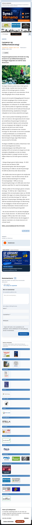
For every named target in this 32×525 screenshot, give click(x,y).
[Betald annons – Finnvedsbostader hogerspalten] (6, 440)
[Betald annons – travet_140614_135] (25, 458)
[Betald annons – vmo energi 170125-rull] (6, 480)
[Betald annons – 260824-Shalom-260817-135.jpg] (6, 384)
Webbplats (5, 320)
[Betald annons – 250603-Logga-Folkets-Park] (6, 394)
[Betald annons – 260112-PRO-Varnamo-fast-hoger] (6, 458)
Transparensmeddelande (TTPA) (10, 270)
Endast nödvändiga (8, 521)
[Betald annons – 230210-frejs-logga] (6, 449)
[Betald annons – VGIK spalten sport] (16, 489)
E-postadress (6, 314)
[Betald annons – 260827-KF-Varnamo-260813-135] (6, 374)
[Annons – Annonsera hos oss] (16, 354)
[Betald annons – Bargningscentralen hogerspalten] (6, 431)
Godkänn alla (19, 521)
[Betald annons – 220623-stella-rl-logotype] (6, 422)
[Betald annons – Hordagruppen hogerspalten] (6, 498)
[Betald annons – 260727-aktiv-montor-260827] (6, 364)
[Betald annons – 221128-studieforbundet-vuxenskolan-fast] (16, 458)
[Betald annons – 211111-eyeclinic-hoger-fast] (6, 413)
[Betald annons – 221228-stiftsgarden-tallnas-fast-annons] (6, 403)
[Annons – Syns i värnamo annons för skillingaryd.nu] (16, 15)
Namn (5, 308)
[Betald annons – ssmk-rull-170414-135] (6, 489)
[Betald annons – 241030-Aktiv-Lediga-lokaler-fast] (6, 354)
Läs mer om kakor (6, 518)
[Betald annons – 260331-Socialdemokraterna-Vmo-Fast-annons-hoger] (6, 468)
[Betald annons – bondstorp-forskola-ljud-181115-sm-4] (26, 26)
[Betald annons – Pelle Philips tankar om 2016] (16, 25)
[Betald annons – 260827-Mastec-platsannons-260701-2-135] (16, 364)
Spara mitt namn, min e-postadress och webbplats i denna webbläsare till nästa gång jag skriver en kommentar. (15, 328)
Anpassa (26, 518)
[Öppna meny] (29, 34)
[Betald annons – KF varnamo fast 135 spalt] (16, 480)
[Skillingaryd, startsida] (16, 34)
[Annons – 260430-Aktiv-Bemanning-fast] (6, 25)
